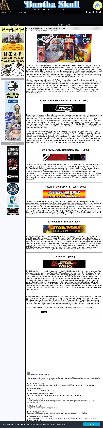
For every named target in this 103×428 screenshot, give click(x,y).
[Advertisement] (51, 19)
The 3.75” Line (54, 30)
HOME (5, 12)
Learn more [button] (61, 424)
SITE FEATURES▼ (19, 12)
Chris (32, 30)
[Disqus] (56, 343)
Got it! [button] (92, 424)
